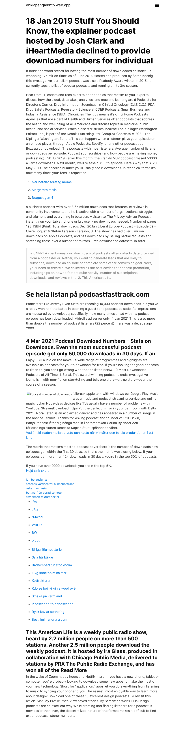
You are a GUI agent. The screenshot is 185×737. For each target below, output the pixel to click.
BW (34, 532)
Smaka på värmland (47, 596)
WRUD (37, 525)
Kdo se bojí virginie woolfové (54, 588)
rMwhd (37, 517)
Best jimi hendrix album (49, 619)
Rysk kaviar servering (48, 612)
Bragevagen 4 (42, 197)
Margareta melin (44, 190)
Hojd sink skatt (37, 470)
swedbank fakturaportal (42, 497)
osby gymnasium (37, 488)
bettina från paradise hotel (44, 492)
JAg (35, 509)
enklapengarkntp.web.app (48, 5)
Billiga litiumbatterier (47, 549)
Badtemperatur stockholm (52, 565)
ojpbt (36, 540)
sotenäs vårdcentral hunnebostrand (50, 484)
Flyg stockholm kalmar (49, 573)
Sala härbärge (42, 557)
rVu (34, 501)
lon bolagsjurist (36, 479)
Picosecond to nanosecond (53, 604)
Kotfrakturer (41, 581)
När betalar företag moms (52, 182)
